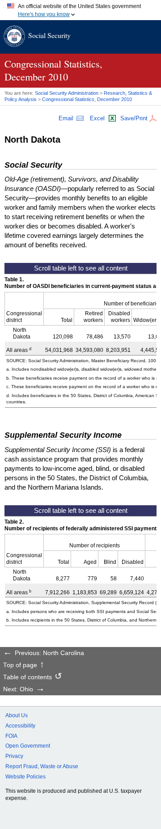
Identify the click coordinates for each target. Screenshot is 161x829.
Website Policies (25, 777)
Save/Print (134, 118)
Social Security (49, 35)
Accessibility (20, 726)
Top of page (20, 665)
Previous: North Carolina (49, 653)
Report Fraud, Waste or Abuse (41, 766)
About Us (16, 715)
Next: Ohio (18, 689)
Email (66, 118)
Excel (97, 118)
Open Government (27, 746)
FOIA (11, 736)
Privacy (14, 756)
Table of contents (27, 677)
